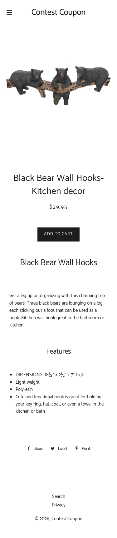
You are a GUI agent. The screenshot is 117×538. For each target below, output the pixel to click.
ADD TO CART (58, 234)
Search (58, 497)
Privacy (59, 505)
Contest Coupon (66, 519)
